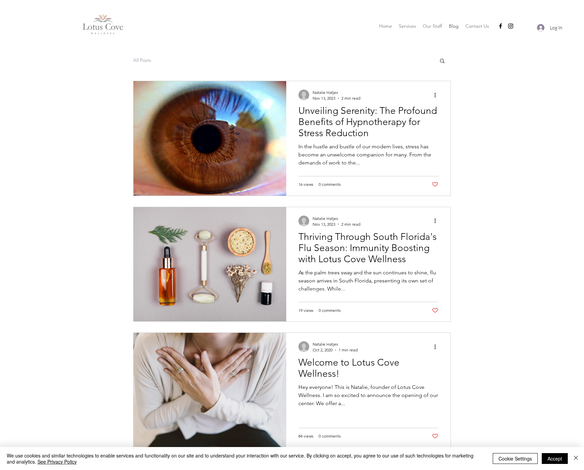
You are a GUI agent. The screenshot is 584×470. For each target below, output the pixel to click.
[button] (442, 61)
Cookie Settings (515, 458)
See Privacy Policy (57, 461)
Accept (555, 458)
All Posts (142, 60)
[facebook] (500, 26)
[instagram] (510, 26)
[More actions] (437, 95)
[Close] (576, 458)
